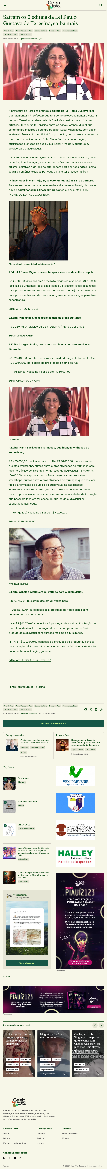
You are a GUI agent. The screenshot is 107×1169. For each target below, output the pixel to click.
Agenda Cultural (77, 750)
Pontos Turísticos (70, 1133)
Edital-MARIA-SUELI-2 (22, 521)
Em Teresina (90, 750)
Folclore (40, 1138)
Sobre (6, 1133)
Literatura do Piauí (10, 35)
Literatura (22, 782)
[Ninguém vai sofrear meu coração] (53, 1053)
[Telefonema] (9, 783)
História (40, 1143)
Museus (65, 1138)
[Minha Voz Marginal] (9, 806)
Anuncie (6, 1166)
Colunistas (57, 1060)
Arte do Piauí (8, 31)
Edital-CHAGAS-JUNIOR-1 (24, 380)
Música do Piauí (25, 35)
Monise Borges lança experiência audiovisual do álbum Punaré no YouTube (33, 875)
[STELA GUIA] (9, 829)
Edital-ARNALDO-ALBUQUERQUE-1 (30, 660)
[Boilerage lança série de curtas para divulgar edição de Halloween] (19, 1053)
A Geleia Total (10, 1128)
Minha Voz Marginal (27, 801)
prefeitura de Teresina (31, 686)
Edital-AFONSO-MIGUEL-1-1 (25, 308)
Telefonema (23, 778)
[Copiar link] (101, 709)
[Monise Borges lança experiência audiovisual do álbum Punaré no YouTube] (9, 877)
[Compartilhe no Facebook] (85, 709)
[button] (5, 5)
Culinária (40, 1133)
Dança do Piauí (54, 31)
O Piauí (23, 752)
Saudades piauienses (26, 828)
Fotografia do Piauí (70, 31)
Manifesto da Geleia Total (14, 1143)
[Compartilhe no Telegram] (96, 709)
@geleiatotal (20, 894)
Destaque (24, 747)
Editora (21, 805)
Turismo (66, 1128)
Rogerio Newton (47, 1070)
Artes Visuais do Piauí (24, 31)
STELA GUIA (24, 824)
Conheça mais (44, 1128)
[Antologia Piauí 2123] (80, 921)
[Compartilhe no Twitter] (90, 709)
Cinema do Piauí (41, 31)
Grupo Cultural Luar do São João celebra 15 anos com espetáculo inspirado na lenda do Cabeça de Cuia (33, 852)
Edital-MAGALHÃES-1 (21, 335)
